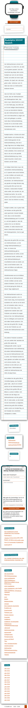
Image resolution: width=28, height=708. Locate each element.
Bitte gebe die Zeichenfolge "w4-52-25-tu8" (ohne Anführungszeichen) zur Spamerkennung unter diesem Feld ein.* (13, 500)
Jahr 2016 (7, 677)
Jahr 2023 (7, 693)
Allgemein (7, 594)
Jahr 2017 (7, 680)
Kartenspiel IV (8, 545)
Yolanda (6, 654)
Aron (5, 597)
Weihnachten (11, 440)
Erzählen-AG (7, 608)
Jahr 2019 (7, 684)
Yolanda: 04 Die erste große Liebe (13, 538)
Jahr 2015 (7, 675)
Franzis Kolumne (9, 615)
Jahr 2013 (7, 670)
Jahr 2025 (7, 697)
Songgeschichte (8, 636)
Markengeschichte (9, 630)
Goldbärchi (7, 619)
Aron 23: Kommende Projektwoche (13, 542)
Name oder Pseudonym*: (10, 474)
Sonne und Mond (9, 639)
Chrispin (6, 604)
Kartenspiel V (8, 535)
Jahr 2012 (7, 668)
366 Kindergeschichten (10, 576)
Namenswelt (7, 632)
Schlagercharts (8, 634)
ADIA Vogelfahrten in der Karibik (13, 588)
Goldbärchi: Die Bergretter (11, 621)
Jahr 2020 (7, 686)
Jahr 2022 (7, 691)
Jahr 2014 (7, 673)
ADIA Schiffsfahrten (9, 578)
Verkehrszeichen (8, 645)
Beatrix (6, 599)
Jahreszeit (7, 628)
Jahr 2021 (7, 689)
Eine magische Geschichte (11, 606)
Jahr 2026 (7, 700)
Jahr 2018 (7, 682)
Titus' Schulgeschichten (10, 643)
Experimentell (8, 610)
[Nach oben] (26, 706)
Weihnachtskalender (13, 442)
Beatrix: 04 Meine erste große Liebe (14, 540)
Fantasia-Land (8, 612)
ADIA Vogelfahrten (9, 586)
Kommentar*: (6, 480)
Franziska (7, 617)
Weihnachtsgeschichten (14, 445)
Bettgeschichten (8, 601)
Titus (5, 641)
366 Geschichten (9, 574)
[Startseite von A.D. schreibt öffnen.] (14, 6)
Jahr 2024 (7, 695)
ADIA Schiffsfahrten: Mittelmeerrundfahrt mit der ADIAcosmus (11, 582)
